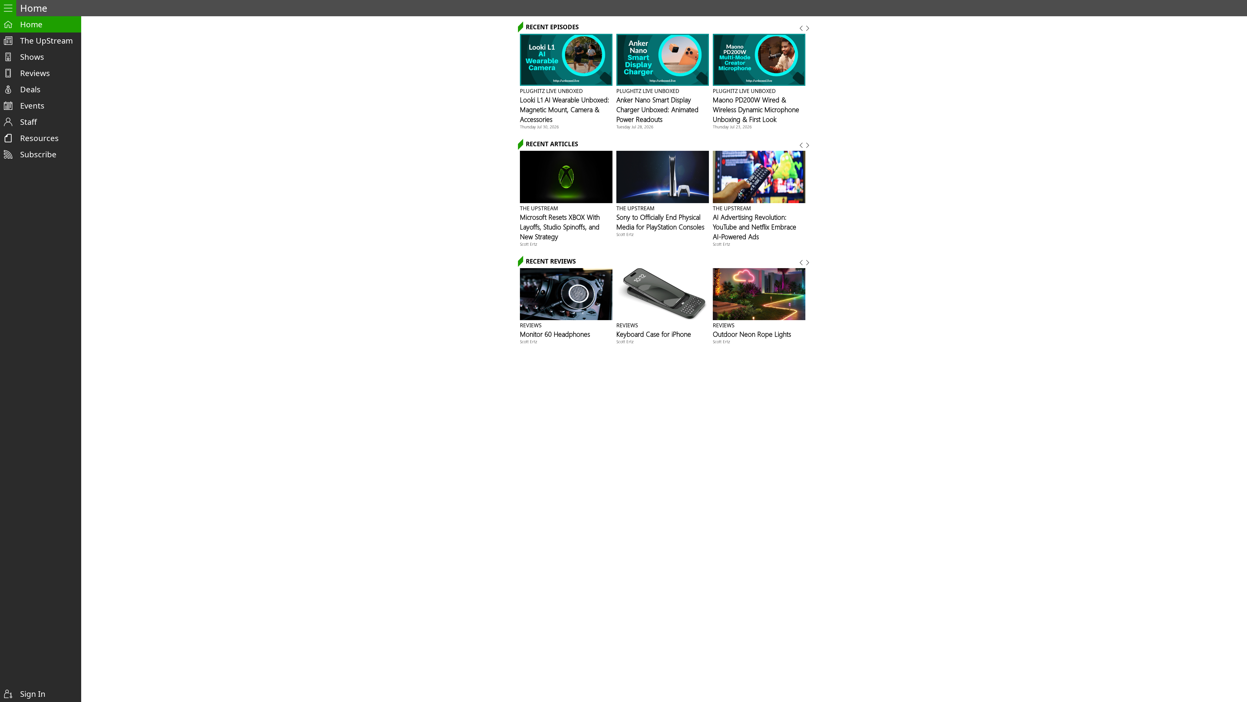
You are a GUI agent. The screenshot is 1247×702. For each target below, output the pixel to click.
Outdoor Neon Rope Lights (752, 334)
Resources (39, 138)
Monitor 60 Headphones (555, 334)
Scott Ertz (528, 244)
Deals (30, 89)
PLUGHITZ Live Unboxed (551, 91)
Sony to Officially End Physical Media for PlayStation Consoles (660, 221)
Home (31, 24)
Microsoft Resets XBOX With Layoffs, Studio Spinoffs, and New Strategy (560, 226)
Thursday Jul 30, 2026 (539, 126)
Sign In (32, 693)
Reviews (35, 73)
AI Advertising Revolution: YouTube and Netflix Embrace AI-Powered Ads (754, 226)
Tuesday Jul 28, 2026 (634, 126)
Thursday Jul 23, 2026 (732, 126)
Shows (32, 56)
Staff (28, 121)
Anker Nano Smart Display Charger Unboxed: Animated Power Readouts (657, 109)
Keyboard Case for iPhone (653, 334)
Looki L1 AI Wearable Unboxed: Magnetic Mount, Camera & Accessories (564, 109)
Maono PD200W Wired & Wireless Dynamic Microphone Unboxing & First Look (756, 109)
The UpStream (46, 40)
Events (32, 105)
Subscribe (38, 154)
